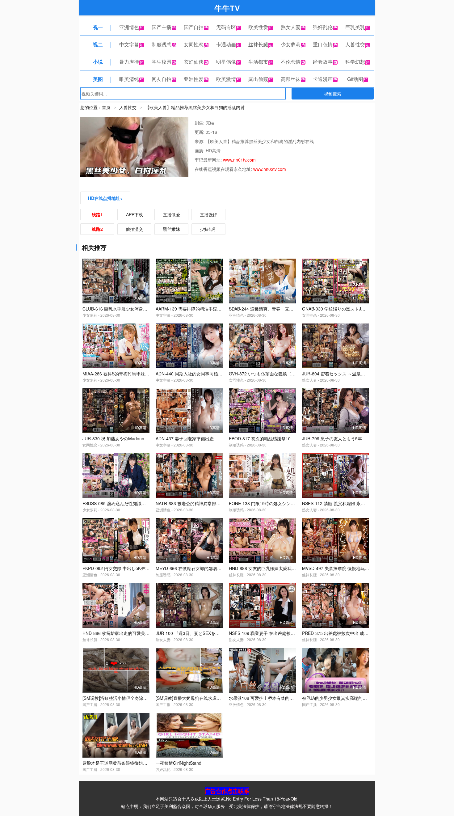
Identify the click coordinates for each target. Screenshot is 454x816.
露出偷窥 (258, 78)
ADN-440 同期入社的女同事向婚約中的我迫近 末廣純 (207, 373)
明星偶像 (226, 61)
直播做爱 (171, 214)
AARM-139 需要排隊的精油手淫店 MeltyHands (201, 309)
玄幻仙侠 (194, 61)
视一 (98, 27)
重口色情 (323, 44)
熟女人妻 (291, 27)
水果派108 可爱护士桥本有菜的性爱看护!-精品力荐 (278, 698)
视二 (98, 44)
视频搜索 (332, 94)
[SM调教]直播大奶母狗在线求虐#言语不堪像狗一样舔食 (209, 698)
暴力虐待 (129, 61)
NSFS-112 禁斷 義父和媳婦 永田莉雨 (338, 503)
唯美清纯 (129, 78)
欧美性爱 (258, 27)
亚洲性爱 (194, 78)
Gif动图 (355, 78)
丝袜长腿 (258, 44)
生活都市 (258, 61)
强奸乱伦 (323, 27)
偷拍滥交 (134, 229)
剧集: (200, 123)
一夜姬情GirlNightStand (178, 763)
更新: (200, 132)
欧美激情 (226, 78)
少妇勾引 (208, 229)
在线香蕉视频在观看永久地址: (224, 169)
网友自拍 (161, 78)
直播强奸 (208, 214)
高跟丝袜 (291, 78)
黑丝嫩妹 (171, 229)
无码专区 (226, 27)
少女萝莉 (291, 44)
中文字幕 (129, 44)
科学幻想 (355, 61)
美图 (98, 78)
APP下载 (134, 214)
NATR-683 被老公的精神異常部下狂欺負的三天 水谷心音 (210, 503)
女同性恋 (194, 44)
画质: (200, 150)
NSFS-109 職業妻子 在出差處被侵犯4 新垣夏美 (274, 633)
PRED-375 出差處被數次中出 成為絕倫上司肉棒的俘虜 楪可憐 (362, 633)
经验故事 (323, 61)
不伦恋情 (291, 61)
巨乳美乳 (355, 27)
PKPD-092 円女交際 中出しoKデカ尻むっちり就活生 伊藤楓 (140, 568)
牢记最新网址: (209, 160)
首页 (106, 107)
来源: (200, 141)
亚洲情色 (129, 27)
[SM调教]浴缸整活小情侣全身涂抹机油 (119, 698)
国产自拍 (194, 27)
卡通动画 (226, 44)
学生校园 (161, 61)
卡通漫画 (323, 78)
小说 (98, 61)
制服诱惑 (161, 44)
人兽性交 (355, 44)
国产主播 (161, 27)
